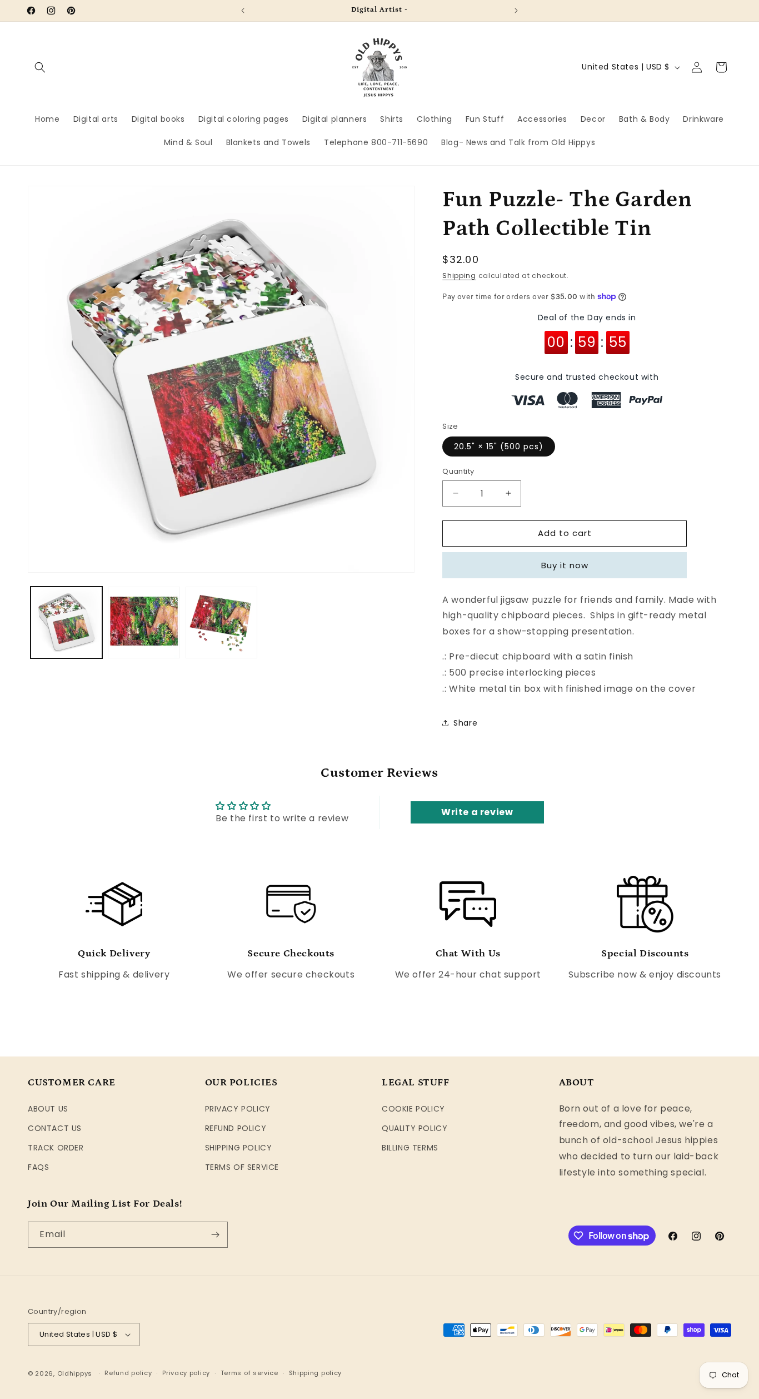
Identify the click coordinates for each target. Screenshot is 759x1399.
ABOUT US (48, 1108)
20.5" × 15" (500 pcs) (498, 446)
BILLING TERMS (410, 1147)
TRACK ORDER (56, 1147)
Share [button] (465, 722)
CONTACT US (55, 1128)
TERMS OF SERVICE (242, 1167)
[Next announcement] (516, 10)
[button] (40, 67)
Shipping (459, 275)
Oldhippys (74, 1373)
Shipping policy (315, 1372)
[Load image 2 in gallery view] (143, 622)
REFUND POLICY (236, 1128)
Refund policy (128, 1372)
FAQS (38, 1167)
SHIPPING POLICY (238, 1147)
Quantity (458, 471)
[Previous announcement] (243, 10)
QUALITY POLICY (414, 1128)
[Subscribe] (215, 1235)
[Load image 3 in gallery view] (221, 622)
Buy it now (564, 565)
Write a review (477, 812)
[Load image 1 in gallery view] (66, 622)
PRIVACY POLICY (238, 1108)
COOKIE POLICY (413, 1108)
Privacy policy (186, 1372)
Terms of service (249, 1372)
